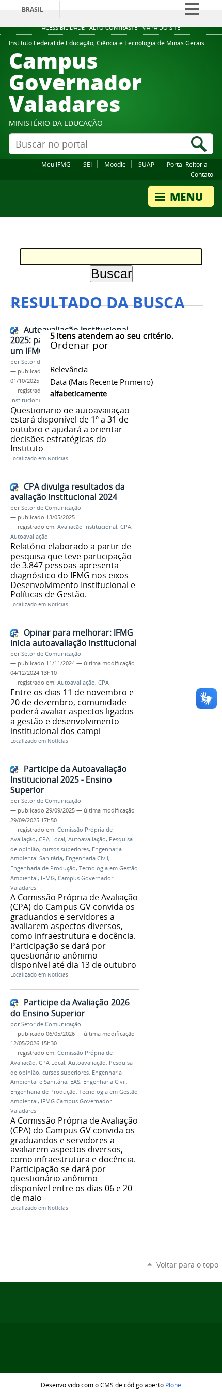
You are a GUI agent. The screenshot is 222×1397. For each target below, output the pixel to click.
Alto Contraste (113, 27)
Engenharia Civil (87, 858)
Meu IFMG (56, 164)
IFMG (48, 878)
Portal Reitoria (187, 164)
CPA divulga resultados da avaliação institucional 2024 (67, 492)
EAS (75, 1081)
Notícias (57, 458)
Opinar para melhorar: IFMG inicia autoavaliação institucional (73, 638)
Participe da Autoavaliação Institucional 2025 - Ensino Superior (68, 779)
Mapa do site (160, 27)
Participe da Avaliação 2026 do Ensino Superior (70, 1008)
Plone (173, 1384)
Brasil (32, 9)
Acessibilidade (63, 27)
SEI (87, 164)
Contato (202, 174)
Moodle (115, 164)
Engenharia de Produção (43, 868)
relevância (69, 369)
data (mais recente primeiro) (101, 382)
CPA (125, 526)
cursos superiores (65, 849)
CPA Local (52, 839)
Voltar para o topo (187, 1265)
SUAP (146, 164)
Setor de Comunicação (51, 507)
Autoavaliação (29, 536)
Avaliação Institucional (87, 526)
